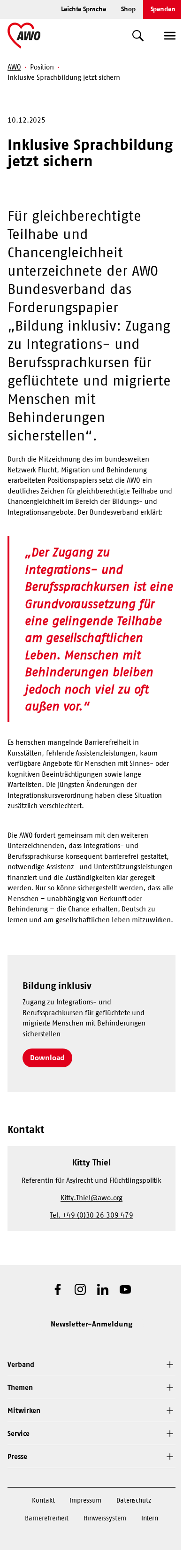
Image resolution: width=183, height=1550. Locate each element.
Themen (20, 1387)
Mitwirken (24, 1410)
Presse (17, 1456)
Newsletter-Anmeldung (91, 1323)
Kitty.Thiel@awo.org (92, 1198)
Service (18, 1433)
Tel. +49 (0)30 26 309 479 (91, 1215)
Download (47, 1057)
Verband (21, 1364)
